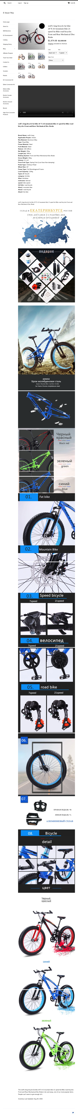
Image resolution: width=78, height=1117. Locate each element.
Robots (5, 75)
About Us (5, 26)
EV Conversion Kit (8, 80)
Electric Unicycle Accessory (7, 102)
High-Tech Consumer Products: (9, 113)
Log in (20, 3)
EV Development (7, 35)
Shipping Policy (7, 44)
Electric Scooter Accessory (7, 96)
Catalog (5, 40)
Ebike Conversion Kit (9, 84)
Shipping (50, 43)
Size (59, 49)
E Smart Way (8, 13)
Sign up (26, 3)
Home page (6, 22)
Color (49, 49)
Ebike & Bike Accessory (6, 90)
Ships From (51, 57)
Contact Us (6, 62)
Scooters (5, 71)
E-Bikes (5, 66)
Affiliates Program (8, 53)
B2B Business (7, 31)
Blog (9, 48)
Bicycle (5, 108)
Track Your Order (7, 57)
